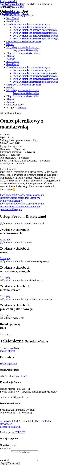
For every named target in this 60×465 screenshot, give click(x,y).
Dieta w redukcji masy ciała (27, 41)
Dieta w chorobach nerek (25, 29)
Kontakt (10, 58)
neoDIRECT (18, 432)
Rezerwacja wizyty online (26, 53)
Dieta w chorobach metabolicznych (30, 35)
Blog (8, 56)
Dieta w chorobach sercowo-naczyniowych (35, 32)
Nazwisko (5, 445)
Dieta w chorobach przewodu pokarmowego (35, 38)
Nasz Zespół (12, 21)
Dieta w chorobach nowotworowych (31, 27)
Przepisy (22, 107)
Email (3, 448)
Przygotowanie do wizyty (26, 50)
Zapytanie (5, 460)
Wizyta (9, 47)
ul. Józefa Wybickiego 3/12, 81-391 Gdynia (22, 415)
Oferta (9, 24)
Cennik (10, 44)
